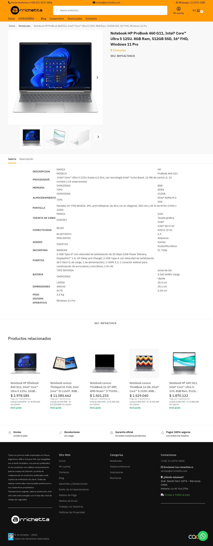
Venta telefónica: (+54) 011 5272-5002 (31, 2)
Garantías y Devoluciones (73, 483)
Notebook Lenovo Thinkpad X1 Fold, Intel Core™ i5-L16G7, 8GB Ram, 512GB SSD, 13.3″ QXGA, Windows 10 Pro (65, 387)
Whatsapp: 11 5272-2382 (191, 2)
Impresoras (116, 472)
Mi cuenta (178, 13)
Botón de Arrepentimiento (74, 489)
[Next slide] (97, 77)
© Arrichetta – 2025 (25, 534)
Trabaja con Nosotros (71, 506)
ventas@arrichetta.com (108, 2)
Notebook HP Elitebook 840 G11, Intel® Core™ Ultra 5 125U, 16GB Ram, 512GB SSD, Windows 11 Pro (25, 387)
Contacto (64, 472)
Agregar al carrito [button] (25, 415)
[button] (197, 10)
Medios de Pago (68, 495)
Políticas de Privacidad (72, 512)
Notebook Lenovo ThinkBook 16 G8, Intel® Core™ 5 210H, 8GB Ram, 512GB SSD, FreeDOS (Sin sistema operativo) (144, 387)
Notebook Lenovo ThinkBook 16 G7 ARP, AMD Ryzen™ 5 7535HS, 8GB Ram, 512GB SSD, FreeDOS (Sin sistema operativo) (104, 387)
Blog (61, 478)
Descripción (26, 159)
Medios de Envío (68, 500)
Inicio (12, 25)
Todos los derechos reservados (31, 538)
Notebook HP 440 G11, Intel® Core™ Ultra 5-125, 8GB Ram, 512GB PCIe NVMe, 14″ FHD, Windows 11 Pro (183, 387)
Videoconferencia (120, 466)
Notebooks (24, 25)
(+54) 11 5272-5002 (173, 460)
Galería (12, 159)
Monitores (115, 478)
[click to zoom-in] (55, 77)
